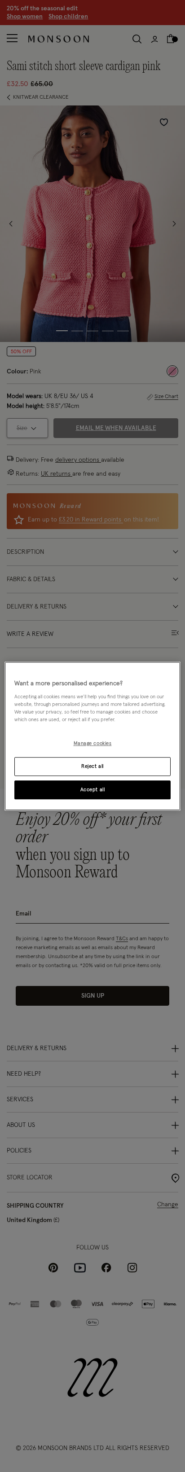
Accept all (92, 789)
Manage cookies (93, 743)
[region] (92, 736)
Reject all (92, 766)
